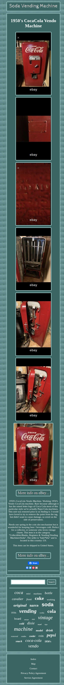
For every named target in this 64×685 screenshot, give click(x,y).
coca (18, 592)
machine (23, 629)
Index (33, 659)
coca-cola (33, 640)
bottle (48, 593)
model (39, 630)
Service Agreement (33, 678)
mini (28, 593)
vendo (33, 646)
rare (33, 619)
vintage (45, 617)
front (29, 599)
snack (19, 641)
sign (46, 624)
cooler (32, 636)
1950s (13, 613)
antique (26, 619)
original (20, 605)
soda (47, 604)
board (17, 618)
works (42, 613)
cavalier (17, 599)
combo (23, 636)
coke (39, 598)
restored (14, 636)
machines (38, 594)
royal (39, 624)
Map (33, 664)
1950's (48, 641)
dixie (31, 623)
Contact (33, 668)
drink (49, 630)
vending (28, 611)
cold (21, 623)
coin (41, 635)
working (51, 599)
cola (51, 611)
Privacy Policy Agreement (33, 673)
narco (34, 605)
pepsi (51, 635)
